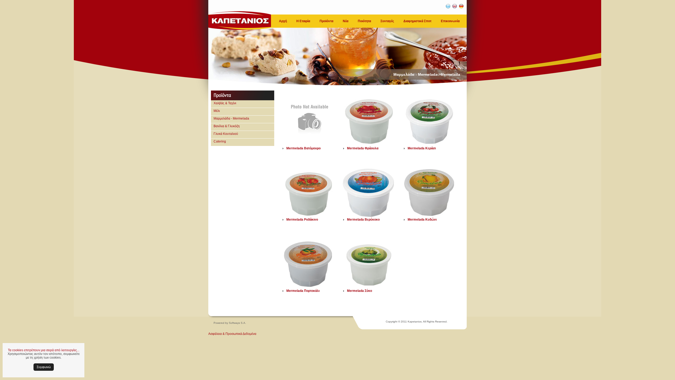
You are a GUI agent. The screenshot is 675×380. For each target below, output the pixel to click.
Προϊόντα (326, 21)
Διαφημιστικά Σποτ (417, 21)
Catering (220, 141)
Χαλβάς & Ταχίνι (225, 103)
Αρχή (283, 21)
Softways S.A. (237, 322)
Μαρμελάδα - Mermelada (231, 118)
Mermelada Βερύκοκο (363, 219)
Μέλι (217, 111)
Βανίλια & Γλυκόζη (227, 126)
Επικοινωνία (450, 21)
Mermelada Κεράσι (422, 148)
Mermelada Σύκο (359, 291)
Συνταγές (387, 21)
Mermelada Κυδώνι (422, 219)
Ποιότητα (364, 21)
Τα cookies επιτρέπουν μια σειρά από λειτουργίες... (43, 350)
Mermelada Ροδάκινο (302, 219)
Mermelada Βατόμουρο (303, 148)
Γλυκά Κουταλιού (226, 134)
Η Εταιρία (303, 21)
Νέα (345, 21)
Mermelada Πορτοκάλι (303, 291)
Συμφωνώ (44, 367)
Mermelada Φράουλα (362, 148)
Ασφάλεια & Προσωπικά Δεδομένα (232, 334)
